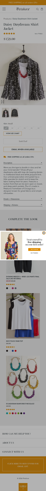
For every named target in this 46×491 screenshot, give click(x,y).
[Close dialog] (44, 233)
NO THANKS (34, 253)
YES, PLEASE (34, 249)
